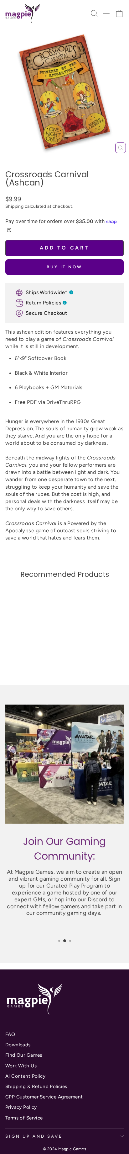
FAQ (10, 1034)
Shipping (14, 206)
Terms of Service (24, 1118)
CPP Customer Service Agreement (44, 1097)
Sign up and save (34, 1136)
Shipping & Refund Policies (36, 1086)
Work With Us (21, 1066)
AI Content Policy (25, 1076)
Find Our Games (23, 1055)
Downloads (18, 1045)
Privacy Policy (21, 1107)
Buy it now (64, 267)
